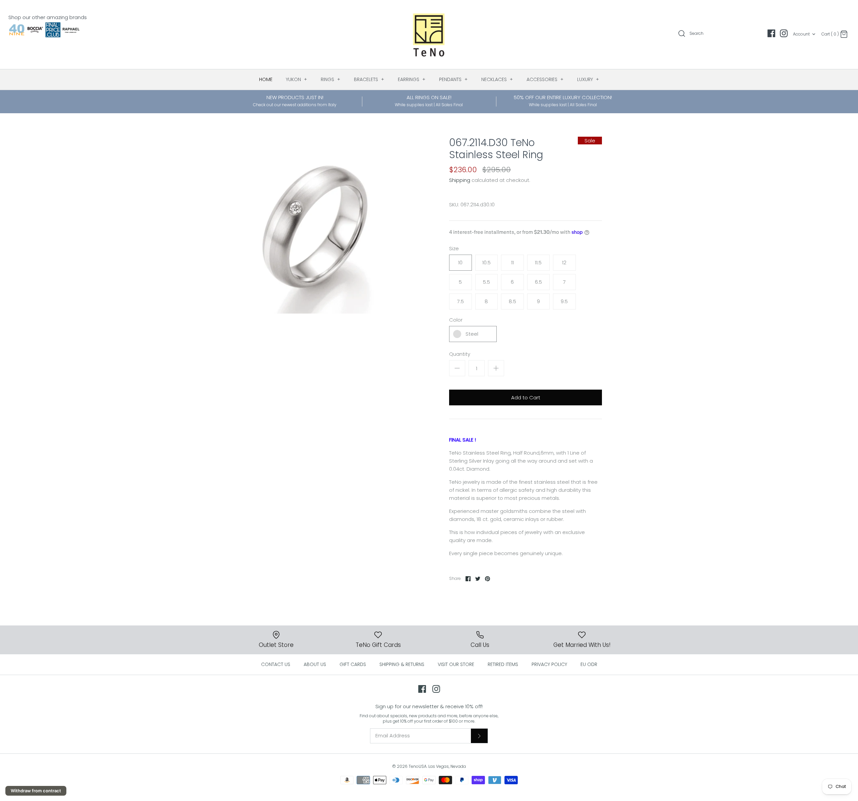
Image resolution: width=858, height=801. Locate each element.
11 (512, 262)
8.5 (512, 301)
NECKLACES (497, 79)
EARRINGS (412, 79)
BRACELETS (369, 79)
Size (454, 248)
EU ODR (588, 664)
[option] (316, 225)
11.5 (538, 262)
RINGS (331, 79)
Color (456, 319)
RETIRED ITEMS (503, 664)
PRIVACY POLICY (549, 664)
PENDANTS (453, 79)
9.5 (564, 301)
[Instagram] (784, 33)
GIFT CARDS (353, 664)
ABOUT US (315, 664)
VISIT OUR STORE (456, 664)
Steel (472, 333)
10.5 (486, 262)
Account (801, 34)
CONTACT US (275, 664)
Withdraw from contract (36, 790)
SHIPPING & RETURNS (401, 664)
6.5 (538, 281)
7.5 (460, 301)
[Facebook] (771, 33)
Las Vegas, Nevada (447, 766)
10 (460, 262)
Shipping (459, 180)
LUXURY (588, 79)
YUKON (296, 79)
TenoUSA (418, 766)
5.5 (486, 281)
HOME (265, 79)
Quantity (459, 353)
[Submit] (479, 736)
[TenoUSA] (429, 34)
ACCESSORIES (545, 79)
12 (564, 262)
